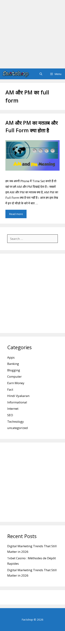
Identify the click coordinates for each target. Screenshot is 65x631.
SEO (10, 415)
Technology (15, 421)
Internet (12, 408)
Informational (17, 402)
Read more (16, 214)
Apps (11, 357)
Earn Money (15, 383)
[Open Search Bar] (40, 73)
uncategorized (17, 428)
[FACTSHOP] (15, 73)
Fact (10, 389)
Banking (13, 364)
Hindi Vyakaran (18, 396)
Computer (14, 376)
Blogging (13, 370)
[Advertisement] (32, 34)
